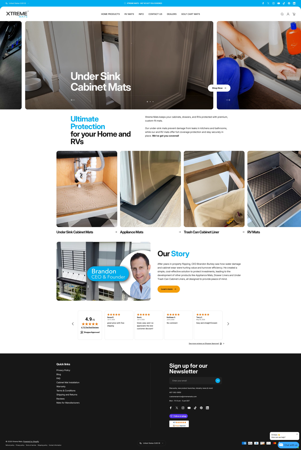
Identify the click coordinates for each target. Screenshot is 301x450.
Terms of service (31, 445)
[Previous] (73, 100)
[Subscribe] (217, 380)
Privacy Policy (63, 370)
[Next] (228, 100)
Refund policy (10, 445)
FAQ (58, 378)
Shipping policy (42, 445)
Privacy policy (20, 445)
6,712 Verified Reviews (90, 327)
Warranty (60, 386)
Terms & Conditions (65, 390)
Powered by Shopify (31, 441)
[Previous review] (72, 323)
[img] (90, 323)
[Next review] (228, 323)
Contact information (55, 445)
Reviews (60, 398)
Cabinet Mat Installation (67, 382)
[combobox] (17, 3)
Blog (58, 374)
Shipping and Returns (66, 394)
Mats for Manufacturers (67, 402)
